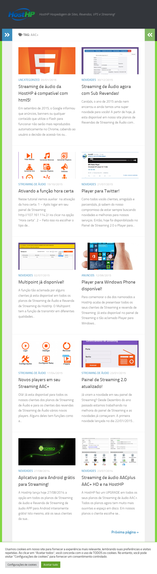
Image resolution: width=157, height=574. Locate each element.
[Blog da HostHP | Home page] (21, 14)
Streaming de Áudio (32, 184)
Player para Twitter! (100, 191)
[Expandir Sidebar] (7, 35)
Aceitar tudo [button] (51, 564)
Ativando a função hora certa (46, 191)
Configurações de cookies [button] (22, 564)
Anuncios (88, 275)
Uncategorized (29, 80)
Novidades (89, 80)
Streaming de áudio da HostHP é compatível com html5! (43, 93)
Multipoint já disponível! (41, 282)
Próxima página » (125, 532)
